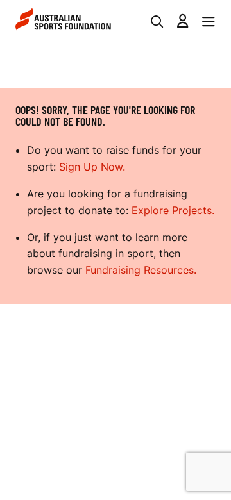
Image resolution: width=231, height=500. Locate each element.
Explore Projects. (173, 210)
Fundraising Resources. (140, 269)
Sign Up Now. (92, 166)
